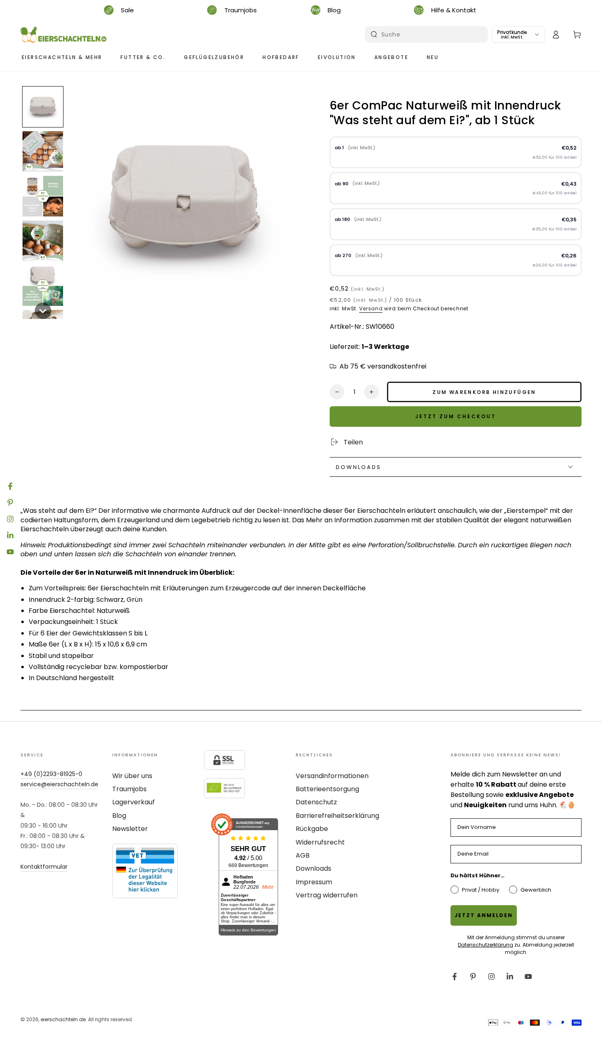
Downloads (313, 868)
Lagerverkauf (133, 802)
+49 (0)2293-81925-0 (51, 774)
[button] (42, 106)
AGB (303, 855)
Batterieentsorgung (327, 789)
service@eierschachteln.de (59, 784)
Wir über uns (132, 776)
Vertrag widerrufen (327, 895)
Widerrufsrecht (320, 842)
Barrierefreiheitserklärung (337, 815)
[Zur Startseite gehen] (63, 34)
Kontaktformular (44, 867)
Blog (119, 815)
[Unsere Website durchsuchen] (374, 34)
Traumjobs (129, 789)
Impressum (314, 882)
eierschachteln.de (63, 1019)
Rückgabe (312, 828)
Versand (370, 308)
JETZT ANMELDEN (484, 915)
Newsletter (130, 828)
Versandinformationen (332, 776)
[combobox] (427, 34)
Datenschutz (316, 802)
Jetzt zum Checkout (455, 416)
